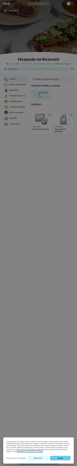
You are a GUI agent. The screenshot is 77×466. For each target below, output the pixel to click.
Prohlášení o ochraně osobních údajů (30, 451)
